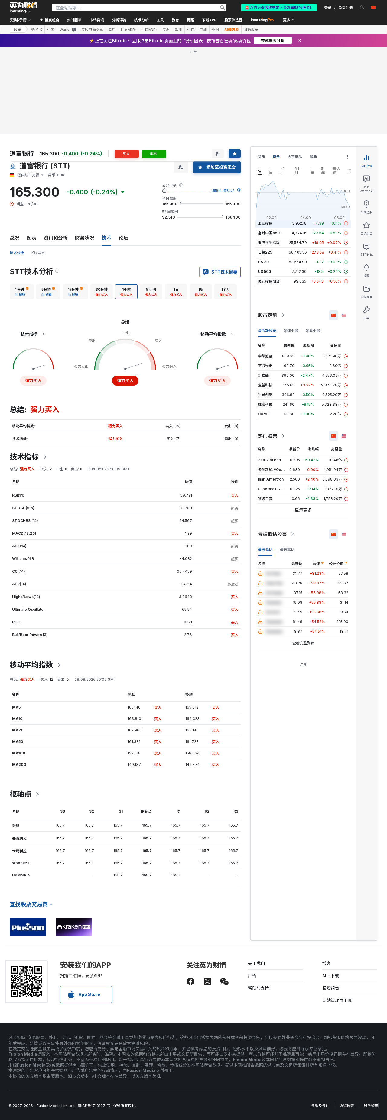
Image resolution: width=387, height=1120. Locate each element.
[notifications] (362, 7)
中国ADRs (149, 29)
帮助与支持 (258, 987)
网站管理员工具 (337, 1000)
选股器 (36, 29)
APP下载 (330, 975)
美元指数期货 (269, 281)
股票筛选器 (233, 19)
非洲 (215, 29)
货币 (261, 157)
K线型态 (38, 253)
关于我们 (256, 963)
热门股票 (267, 436)
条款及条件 (320, 1105)
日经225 (265, 252)
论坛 (123, 238)
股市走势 (267, 315)
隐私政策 (346, 1105)
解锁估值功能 (223, 190)
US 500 (264, 271)
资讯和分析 (56, 238)
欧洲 (178, 29)
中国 (50, 29)
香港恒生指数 (269, 242)
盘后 (111, 29)
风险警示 (371, 1105)
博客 (326, 963)
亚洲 (203, 29)
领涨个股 (291, 330)
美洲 (166, 29)
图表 (31, 238)
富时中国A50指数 (272, 233)
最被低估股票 (272, 534)
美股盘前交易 (92, 29)
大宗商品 (295, 157)
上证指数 (265, 223)
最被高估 (287, 549)
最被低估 (265, 549)
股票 (17, 29)
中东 (190, 29)
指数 (276, 157)
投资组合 (330, 987)
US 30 (263, 262)
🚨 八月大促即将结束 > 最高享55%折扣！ (279, 7)
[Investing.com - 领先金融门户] (23, 7)
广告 (252, 975)
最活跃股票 (267, 330)
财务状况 (84, 238)
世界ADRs (128, 29)
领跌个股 (313, 330)
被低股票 (251, 29)
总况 (14, 238)
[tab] (22, 291)
